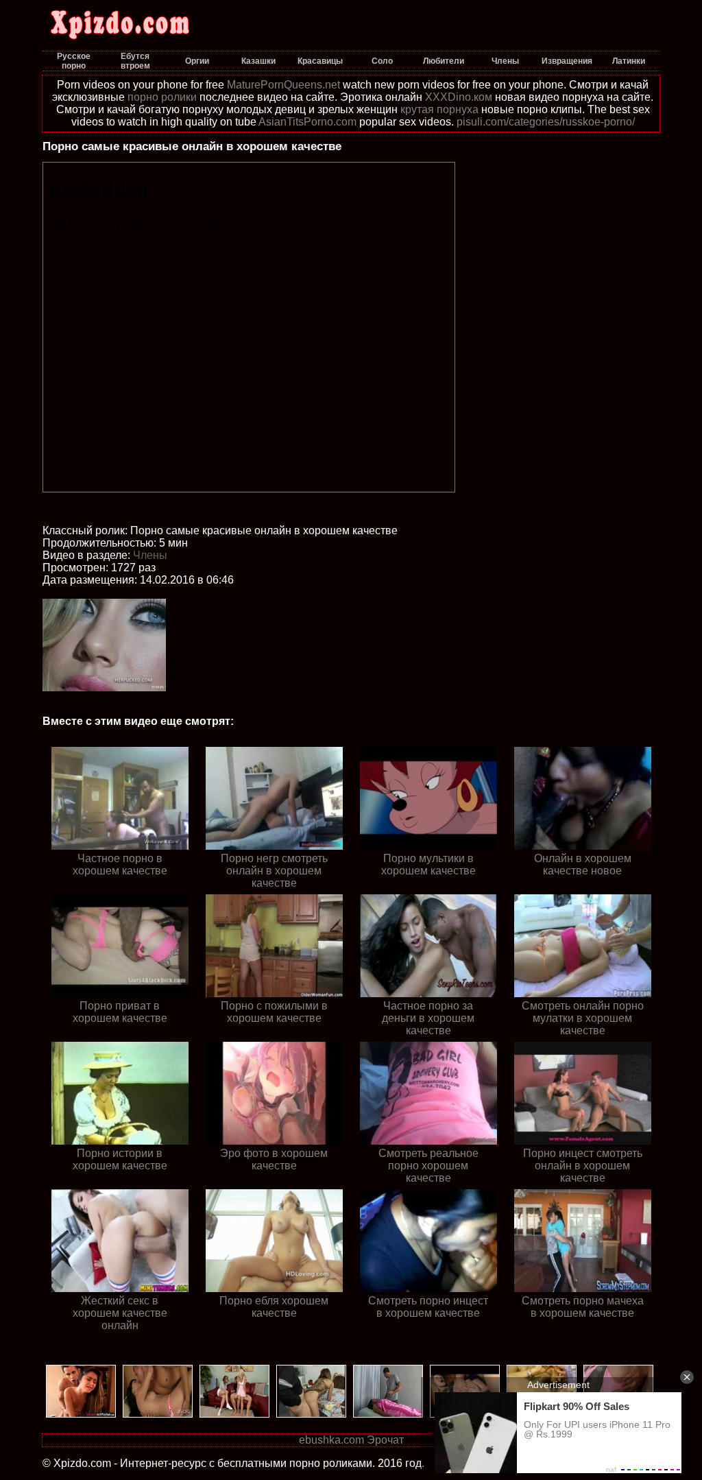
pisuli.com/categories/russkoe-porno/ (546, 122)
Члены (150, 555)
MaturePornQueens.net (283, 85)
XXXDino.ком (458, 97)
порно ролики (162, 97)
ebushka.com (331, 1440)
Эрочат (385, 1440)
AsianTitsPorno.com (307, 122)
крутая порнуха (439, 109)
